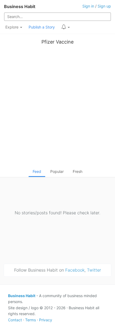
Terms (30, 320)
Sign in (88, 6)
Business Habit (19, 6)
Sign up (104, 6)
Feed (37, 171)
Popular (57, 171)
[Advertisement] (57, 108)
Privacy (45, 320)
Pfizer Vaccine (57, 42)
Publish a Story (42, 27)
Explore (12, 27)
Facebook (75, 270)
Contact (15, 320)
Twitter (94, 270)
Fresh (77, 171)
